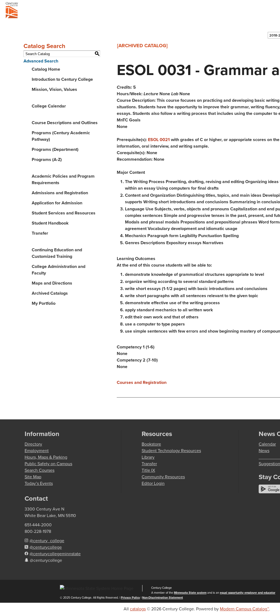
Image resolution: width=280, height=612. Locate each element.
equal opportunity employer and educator (247, 592)
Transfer (40, 233)
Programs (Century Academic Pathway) (61, 136)
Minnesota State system (190, 592)
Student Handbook (50, 223)
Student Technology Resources (171, 450)
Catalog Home (46, 69)
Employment (37, 450)
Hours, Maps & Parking (46, 457)
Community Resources (163, 477)
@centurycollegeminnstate (55, 554)
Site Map (33, 477)
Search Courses (39, 470)
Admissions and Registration (60, 193)
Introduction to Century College (62, 79)
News (264, 450)
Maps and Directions (52, 283)
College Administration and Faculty (58, 269)
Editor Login (153, 483)
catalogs (138, 609)
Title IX (148, 470)
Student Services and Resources (63, 213)
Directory (33, 444)
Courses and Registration (142, 382)
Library (148, 457)
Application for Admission (57, 203)
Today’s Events (39, 483)
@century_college (47, 541)
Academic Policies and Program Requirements (63, 179)
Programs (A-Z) (47, 159)
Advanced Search (41, 61)
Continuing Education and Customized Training (57, 253)
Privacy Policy (130, 597)
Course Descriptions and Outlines (65, 123)
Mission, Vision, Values (54, 89)
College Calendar (49, 106)
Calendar (267, 444)
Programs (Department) (55, 149)
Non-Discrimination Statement (162, 597)
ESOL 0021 (159, 139)
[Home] (11, 11)
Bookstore (151, 444)
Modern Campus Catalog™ (244, 609)
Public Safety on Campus (48, 464)
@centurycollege (46, 547)
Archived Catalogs (50, 293)
